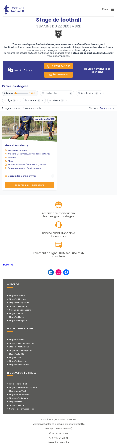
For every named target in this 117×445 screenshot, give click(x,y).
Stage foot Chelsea (18, 361)
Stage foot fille (15, 402)
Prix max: (8, 93)
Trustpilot (8, 264)
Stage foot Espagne (18, 306)
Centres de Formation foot (21, 409)
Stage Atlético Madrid (19, 364)
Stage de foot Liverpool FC (21, 350)
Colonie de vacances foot (21, 310)
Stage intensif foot (17, 391)
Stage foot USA (16, 313)
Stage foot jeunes (17, 405)
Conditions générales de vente (58, 419)
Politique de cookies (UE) (58, 428)
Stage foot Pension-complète (23, 387)
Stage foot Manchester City (21, 343)
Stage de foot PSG (17, 339)
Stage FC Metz (15, 357)
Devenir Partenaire (58, 442)
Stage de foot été (17, 295)
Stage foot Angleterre (19, 303)
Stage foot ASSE (16, 354)
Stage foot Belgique (18, 320)
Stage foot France (17, 299)
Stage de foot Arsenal (19, 347)
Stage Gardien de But (19, 394)
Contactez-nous (58, 433)
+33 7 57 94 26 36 (58, 437)
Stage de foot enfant (18, 398)
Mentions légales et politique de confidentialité (59, 424)
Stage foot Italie (16, 317)
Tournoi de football (18, 384)
